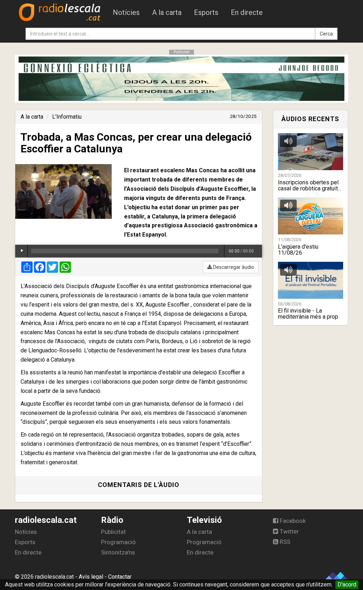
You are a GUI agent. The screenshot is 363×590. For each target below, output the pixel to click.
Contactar (120, 576)
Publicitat (113, 531)
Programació (118, 542)
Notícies (126, 12)
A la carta (167, 12)
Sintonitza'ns (118, 552)
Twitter (288, 531)
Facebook (292, 520)
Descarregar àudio (233, 267)
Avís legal (91, 576)
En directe (247, 12)
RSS (284, 541)
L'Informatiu (67, 116)
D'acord (346, 584)
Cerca (326, 34)
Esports (206, 12)
